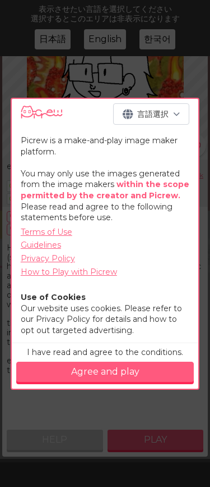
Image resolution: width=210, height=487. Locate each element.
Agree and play (105, 371)
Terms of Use (46, 232)
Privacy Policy (48, 258)
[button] (151, 114)
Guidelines (41, 245)
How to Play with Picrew (69, 272)
